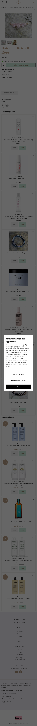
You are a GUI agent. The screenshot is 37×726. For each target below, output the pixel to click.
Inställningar (18, 375)
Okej (18, 386)
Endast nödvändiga (18, 381)
